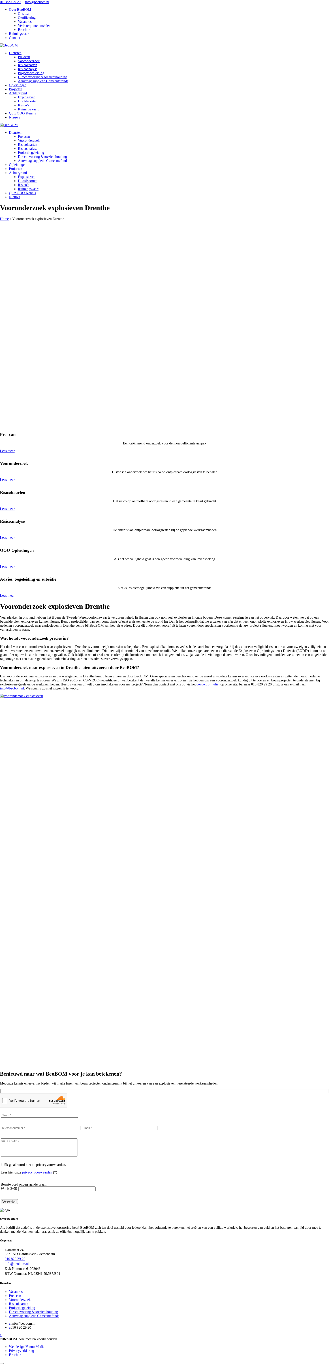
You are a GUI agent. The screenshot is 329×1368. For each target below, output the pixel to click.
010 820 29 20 (10, 2)
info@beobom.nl (37, 2)
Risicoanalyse (27, 69)
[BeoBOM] (9, 45)
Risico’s (23, 105)
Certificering (27, 17)
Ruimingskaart (19, 34)
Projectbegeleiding (31, 73)
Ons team (24, 13)
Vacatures (25, 21)
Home (4, 219)
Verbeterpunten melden (34, 25)
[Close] (2, 1363)
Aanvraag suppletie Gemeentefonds (43, 81)
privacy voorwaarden (37, 1172)
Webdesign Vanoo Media (27, 1347)
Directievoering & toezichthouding (42, 77)
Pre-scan (24, 57)
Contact (14, 38)
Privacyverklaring (21, 1351)
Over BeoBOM (20, 9)
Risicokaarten (27, 65)
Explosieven (26, 97)
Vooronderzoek (29, 61)
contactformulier (208, 684)
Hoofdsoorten (27, 101)
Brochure (24, 30)
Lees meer (7, 451)
